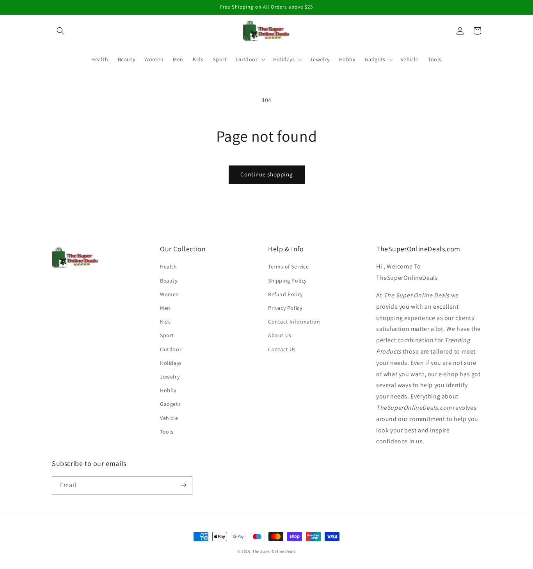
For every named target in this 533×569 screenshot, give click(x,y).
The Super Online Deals (273, 551)
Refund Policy (285, 294)
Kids (165, 321)
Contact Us (282, 349)
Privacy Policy (285, 307)
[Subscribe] (183, 485)
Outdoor (170, 349)
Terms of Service (288, 266)
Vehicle (169, 417)
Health (168, 266)
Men (165, 307)
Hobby (168, 390)
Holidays (171, 362)
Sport (167, 335)
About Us (279, 335)
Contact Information (294, 321)
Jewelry (169, 376)
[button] (60, 30)
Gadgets (170, 403)
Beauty (169, 280)
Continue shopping (266, 174)
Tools (167, 431)
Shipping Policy (287, 280)
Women (169, 294)
